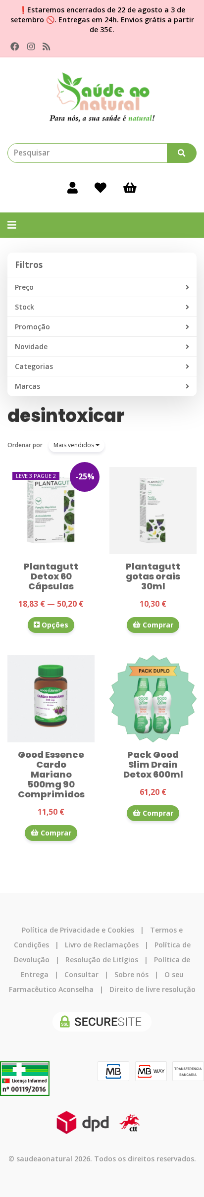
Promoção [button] (32, 326)
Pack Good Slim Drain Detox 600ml (153, 764)
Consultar (81, 974)
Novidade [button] (31, 346)
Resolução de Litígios (101, 959)
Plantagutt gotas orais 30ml (153, 576)
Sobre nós (131, 974)
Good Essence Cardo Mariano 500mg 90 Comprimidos (51, 774)
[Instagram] (31, 46)
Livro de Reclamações (102, 944)
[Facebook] (14, 46)
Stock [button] (24, 307)
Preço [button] (24, 287)
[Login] (72, 188)
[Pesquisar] (182, 153)
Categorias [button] (34, 366)
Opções (54, 624)
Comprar (157, 624)
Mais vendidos (74, 445)
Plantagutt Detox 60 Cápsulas (51, 576)
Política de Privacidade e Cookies (78, 930)
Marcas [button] (27, 386)
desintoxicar (65, 415)
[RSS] (46, 46)
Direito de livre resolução (152, 989)
